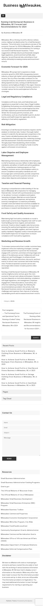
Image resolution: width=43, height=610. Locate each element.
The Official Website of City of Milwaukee (17, 495)
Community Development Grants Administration (20, 530)
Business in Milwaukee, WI (22, 6)
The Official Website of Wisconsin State (17, 491)
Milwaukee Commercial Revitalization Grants (18, 534)
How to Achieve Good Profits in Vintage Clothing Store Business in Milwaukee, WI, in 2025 (19, 376)
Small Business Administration (13, 478)
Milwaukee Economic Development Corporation (19, 518)
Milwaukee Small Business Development (16, 499)
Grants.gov (5, 486)
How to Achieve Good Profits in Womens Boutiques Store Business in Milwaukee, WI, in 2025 (20, 362)
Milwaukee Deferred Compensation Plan (16, 549)
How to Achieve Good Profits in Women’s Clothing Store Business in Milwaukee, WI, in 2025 (19, 353)
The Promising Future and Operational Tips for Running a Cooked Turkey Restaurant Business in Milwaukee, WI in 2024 (11, 319)
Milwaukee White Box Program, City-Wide (17, 522)
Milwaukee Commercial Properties (14, 514)
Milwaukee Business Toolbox (12, 510)
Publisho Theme (11, 601)
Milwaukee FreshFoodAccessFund (14, 526)
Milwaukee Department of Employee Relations (19, 545)
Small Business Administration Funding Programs (20, 482)
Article (12, 301)
